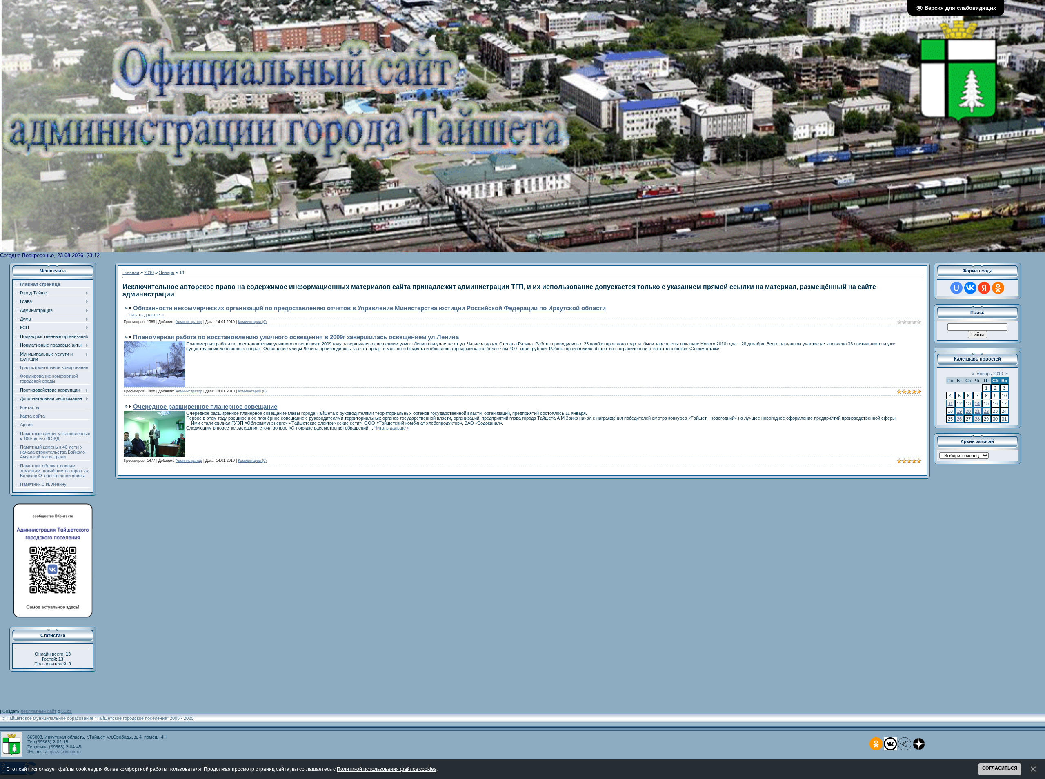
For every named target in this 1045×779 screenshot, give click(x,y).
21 (977, 411)
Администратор (189, 322)
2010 (149, 272)
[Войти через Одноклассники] (998, 288)
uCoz (66, 711)
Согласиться (999, 768)
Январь (166, 272)
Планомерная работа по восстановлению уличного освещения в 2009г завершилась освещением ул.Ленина (296, 337)
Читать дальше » (146, 314)
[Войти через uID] (956, 288)
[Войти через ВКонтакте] (970, 288)
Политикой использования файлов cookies (386, 769)
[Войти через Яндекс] (984, 288)
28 (977, 418)
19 (959, 411)
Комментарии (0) (252, 322)
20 (968, 411)
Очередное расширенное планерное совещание (205, 406)
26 (959, 418)
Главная (130, 272)
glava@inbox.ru (65, 751)
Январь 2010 (989, 373)
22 (986, 411)
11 (950, 403)
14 (977, 403)
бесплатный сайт (38, 711)
